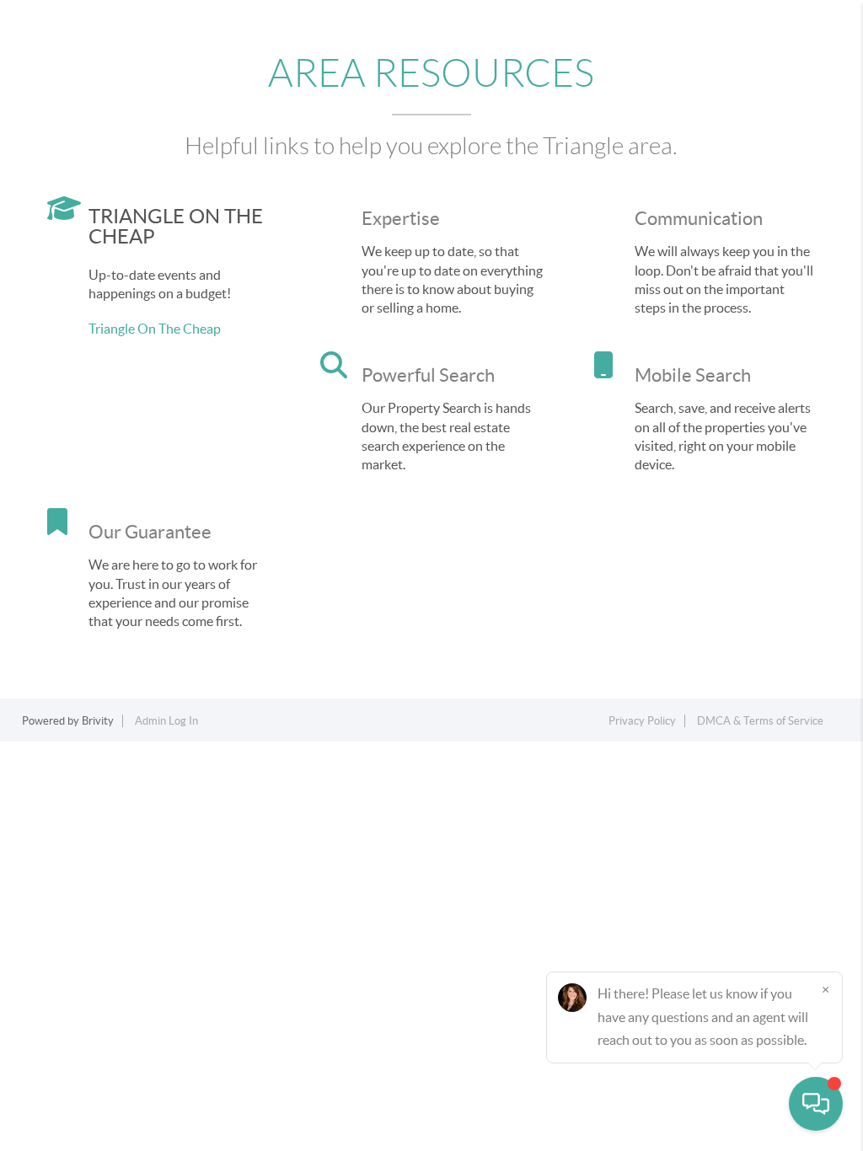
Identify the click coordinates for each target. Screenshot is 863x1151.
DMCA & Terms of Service (760, 721)
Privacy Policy (642, 721)
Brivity (98, 721)
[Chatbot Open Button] (816, 1104)
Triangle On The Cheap (154, 328)
